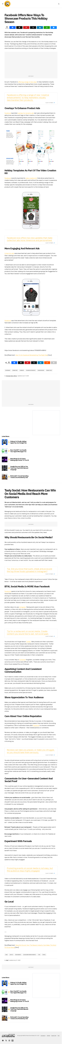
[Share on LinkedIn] (41, 362)
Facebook (8, 113)
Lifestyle (48, 1035)
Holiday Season (41, 370)
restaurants (18, 954)
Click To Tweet (49, 102)
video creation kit (31, 178)
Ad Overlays (7, 370)
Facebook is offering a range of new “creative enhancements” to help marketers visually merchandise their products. (28, 97)
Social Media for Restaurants (29, 954)
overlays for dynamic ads (26, 113)
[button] (3, 4)
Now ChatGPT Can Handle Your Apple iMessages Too (18, 450)
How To (11, 954)
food (6, 954)
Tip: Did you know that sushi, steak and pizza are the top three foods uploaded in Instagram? (29, 570)
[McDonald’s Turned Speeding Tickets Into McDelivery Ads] (4, 476)
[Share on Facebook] (14, 362)
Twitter (28, 641)
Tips (39, 954)
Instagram (22, 607)
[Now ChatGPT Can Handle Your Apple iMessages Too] (4, 451)
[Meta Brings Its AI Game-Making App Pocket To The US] (4, 459)
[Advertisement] (31, 64)
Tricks (43, 954)
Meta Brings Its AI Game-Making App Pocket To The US (19, 459)
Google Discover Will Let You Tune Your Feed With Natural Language (19, 468)
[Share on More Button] (54, 362)
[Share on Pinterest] (28, 362)
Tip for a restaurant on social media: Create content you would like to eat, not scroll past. (28, 632)
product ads (49, 370)
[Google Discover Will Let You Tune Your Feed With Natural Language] (4, 468)
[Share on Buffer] (21, 362)
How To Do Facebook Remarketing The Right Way (32, 355)
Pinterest (22, 660)
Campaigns (43, 1035)
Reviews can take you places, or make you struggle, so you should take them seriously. (31, 751)
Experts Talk (53, 1035)
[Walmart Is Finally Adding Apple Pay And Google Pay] (4, 442)
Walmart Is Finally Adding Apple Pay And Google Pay (18, 442)
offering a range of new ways (27, 82)
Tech (59, 1035)
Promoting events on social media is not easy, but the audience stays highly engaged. (30, 869)
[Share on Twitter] (34, 362)
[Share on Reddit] (47, 362)
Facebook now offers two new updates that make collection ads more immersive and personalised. (29, 239)
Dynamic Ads (15, 370)
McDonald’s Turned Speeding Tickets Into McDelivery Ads (19, 476)
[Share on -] (12, 27)
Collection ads (9, 253)
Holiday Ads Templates (30, 370)
